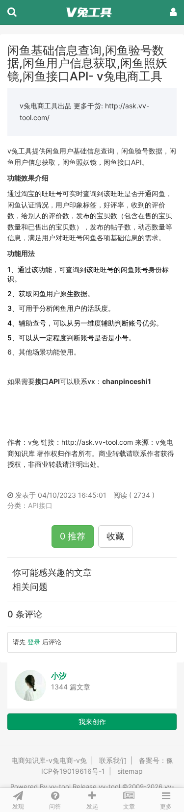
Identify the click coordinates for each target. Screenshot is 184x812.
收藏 (115, 536)
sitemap (130, 771)
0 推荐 (72, 536)
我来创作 (92, 721)
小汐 (59, 676)
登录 (33, 642)
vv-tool (60, 786)
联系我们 (113, 760)
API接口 (40, 505)
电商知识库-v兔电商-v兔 (49, 760)
